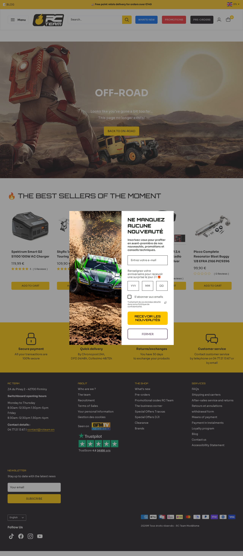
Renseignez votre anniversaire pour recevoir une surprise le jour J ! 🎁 (145, 274)
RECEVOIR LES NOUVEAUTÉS (148, 318)
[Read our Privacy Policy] (165, 302)
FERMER (148, 334)
